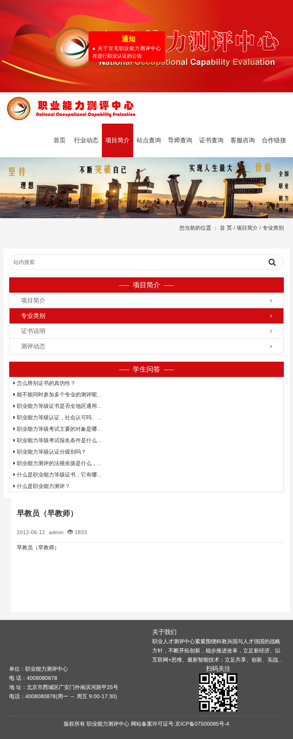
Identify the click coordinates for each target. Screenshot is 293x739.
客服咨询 (242, 140)
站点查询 (149, 140)
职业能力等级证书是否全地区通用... (58, 406)
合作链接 (274, 140)
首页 (59, 140)
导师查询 (180, 140)
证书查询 (211, 140)
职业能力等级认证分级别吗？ (50, 452)
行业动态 (86, 140)
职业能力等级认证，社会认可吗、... (58, 417)
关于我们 (164, 632)
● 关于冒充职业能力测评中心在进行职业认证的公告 (124, 49)
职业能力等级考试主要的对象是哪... (58, 429)
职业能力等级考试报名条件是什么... (58, 440)
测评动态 (33, 346)
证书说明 (33, 331)
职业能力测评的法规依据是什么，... (58, 463)
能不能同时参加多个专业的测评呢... (58, 394)
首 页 (226, 228)
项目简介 (117, 140)
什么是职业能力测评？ (42, 486)
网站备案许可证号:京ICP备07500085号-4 (180, 724)
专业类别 (273, 228)
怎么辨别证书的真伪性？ (45, 383)
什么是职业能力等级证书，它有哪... (58, 475)
